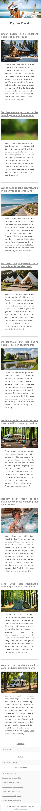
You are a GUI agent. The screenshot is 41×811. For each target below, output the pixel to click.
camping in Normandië (17, 652)
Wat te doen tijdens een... (10, 773)
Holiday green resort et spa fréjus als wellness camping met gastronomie (19, 501)
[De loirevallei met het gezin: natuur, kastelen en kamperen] (19, 359)
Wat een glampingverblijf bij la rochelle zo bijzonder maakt (19, 265)
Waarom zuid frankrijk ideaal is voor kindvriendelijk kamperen (19, 666)
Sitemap (19, 806)
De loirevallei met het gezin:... (11, 796)
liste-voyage (23, 809)
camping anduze (21, 486)
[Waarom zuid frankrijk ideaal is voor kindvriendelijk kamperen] (19, 682)
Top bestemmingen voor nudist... (12, 787)
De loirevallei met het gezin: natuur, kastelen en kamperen (19, 343)
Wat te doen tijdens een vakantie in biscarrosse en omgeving (19, 189)
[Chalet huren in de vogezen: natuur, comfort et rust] (19, 51)
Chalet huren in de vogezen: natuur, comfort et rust (19, 35)
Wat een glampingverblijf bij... (11, 778)
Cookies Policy (26, 806)
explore (16, 809)
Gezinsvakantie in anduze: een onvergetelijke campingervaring (19, 422)
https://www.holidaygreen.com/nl (16, 571)
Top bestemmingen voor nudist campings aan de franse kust (19, 114)
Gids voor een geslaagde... (11, 762)
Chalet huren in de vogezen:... (11, 782)
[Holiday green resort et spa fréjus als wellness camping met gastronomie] (19, 520)
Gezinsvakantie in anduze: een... (12, 800)
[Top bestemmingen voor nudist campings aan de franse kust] (19, 129)
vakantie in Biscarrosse (23, 251)
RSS (32, 806)
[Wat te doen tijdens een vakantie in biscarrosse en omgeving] (19, 205)
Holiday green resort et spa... (11, 791)
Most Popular (6, 749)
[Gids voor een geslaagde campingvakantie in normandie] (19, 601)
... (25, 99)
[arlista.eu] (20, 9)
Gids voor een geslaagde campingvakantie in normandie (19, 585)
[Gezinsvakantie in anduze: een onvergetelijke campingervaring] (19, 437)
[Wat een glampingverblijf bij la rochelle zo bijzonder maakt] (19, 280)
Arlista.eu (14, 806)
